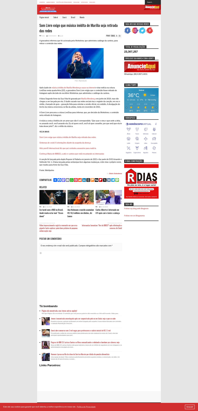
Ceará (64, 17)
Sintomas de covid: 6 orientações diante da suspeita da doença (65, 143)
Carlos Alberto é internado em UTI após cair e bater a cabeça (108, 211)
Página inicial (44, 17)
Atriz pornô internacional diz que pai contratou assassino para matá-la (67, 148)
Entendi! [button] (190, 407)
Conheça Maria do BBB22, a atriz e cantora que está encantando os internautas (71, 154)
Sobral (55, 17)
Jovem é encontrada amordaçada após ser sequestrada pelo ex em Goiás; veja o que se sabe (83, 318)
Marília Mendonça (88, 99)
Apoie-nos (84, 2)
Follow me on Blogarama (134, 216)
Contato (42, 2)
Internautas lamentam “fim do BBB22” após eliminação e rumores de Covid (102, 226)
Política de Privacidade (64, 2)
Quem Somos (51, 2)
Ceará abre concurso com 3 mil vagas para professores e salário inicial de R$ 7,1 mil (81, 330)
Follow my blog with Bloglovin (136, 209)
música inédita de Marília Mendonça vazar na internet (73, 88)
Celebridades (52, 36)
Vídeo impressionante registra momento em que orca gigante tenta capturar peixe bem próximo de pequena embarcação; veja (58, 228)
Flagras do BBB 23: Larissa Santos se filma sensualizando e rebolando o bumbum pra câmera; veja (85, 342)
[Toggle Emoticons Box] (40, 253)
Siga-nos (92, 2)
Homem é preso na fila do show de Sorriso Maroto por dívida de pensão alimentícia (80, 354)
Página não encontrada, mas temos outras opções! (59, 310)
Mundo (82, 17)
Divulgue (76, 2)
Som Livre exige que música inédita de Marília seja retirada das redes (67, 137)
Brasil (73, 17)
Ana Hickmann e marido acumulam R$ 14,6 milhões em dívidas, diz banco (80, 213)
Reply (43, 36)
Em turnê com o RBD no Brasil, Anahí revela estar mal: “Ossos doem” (51, 213)
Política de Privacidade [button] (86, 407)
